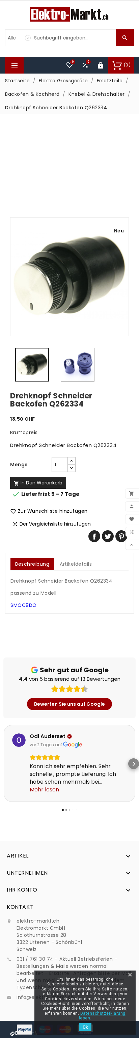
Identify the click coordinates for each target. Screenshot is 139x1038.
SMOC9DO (23, 605)
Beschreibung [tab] (32, 564)
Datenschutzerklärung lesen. (102, 1015)
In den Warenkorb (38, 482)
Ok (85, 1027)
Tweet (108, 536)
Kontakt (20, 907)
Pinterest (121, 536)
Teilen (94, 536)
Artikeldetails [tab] (76, 564)
